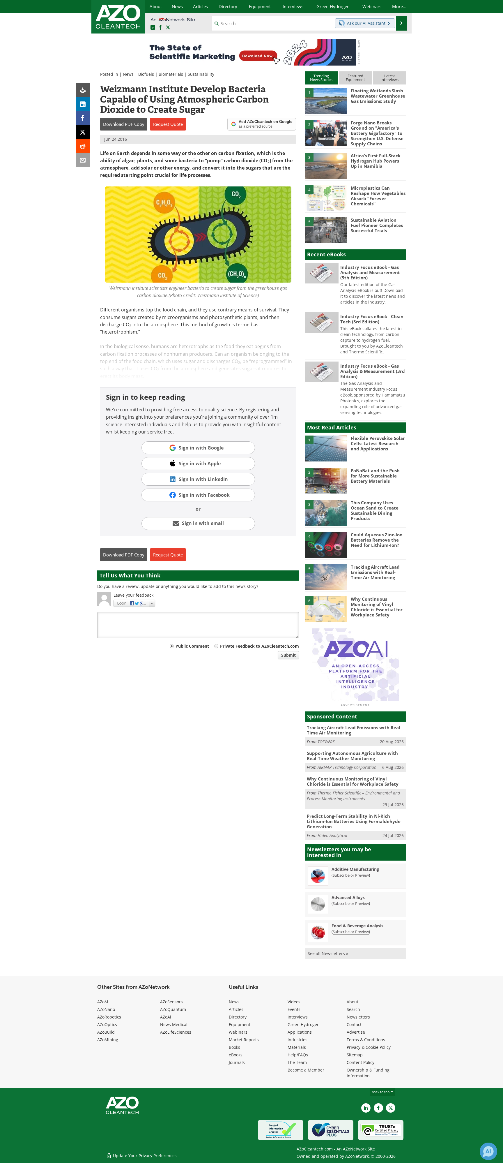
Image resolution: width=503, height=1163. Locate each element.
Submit (288, 655)
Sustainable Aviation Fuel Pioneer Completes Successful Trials (377, 225)
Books (234, 1047)
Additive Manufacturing (355, 869)
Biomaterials (171, 74)
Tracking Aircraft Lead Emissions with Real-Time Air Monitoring (375, 572)
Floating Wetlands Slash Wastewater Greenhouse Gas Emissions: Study (378, 96)
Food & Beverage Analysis (357, 925)
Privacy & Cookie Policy (369, 1047)
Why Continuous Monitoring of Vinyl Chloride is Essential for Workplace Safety (377, 607)
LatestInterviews (389, 77)
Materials (297, 1047)
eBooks (235, 1055)
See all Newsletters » (328, 953)
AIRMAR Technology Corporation (347, 767)
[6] (326, 609)
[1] (326, 100)
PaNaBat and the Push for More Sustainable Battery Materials (375, 476)
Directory (238, 1017)
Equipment (239, 1024)
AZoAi (165, 1017)
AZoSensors (171, 1002)
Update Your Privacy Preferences (144, 1155)
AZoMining (107, 1039)
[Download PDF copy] (83, 90)
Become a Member (306, 1070)
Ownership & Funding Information (368, 1073)
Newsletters (358, 1017)
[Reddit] (83, 146)
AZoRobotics (109, 1017)
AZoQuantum (173, 1009)
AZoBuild (106, 1032)
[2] (326, 132)
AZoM (102, 1002)
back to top (381, 1091)
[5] (326, 229)
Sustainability (201, 74)
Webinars (238, 1032)
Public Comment (192, 646)
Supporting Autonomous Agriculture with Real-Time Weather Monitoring (352, 755)
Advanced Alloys (348, 897)
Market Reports (244, 1039)
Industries (297, 1039)
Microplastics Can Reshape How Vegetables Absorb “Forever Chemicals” (378, 196)
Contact (354, 1024)
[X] (83, 132)
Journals (237, 1062)
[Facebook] (83, 118)
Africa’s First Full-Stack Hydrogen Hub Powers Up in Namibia (376, 161)
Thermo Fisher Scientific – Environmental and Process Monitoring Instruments (353, 795)
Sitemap (355, 1055)
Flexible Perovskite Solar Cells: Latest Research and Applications (378, 443)
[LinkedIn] (83, 104)
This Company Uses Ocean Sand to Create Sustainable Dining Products (374, 510)
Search (353, 1009)
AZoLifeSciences (175, 1032)
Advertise (356, 1032)
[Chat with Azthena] (488, 1151)
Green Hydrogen (304, 1024)
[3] (326, 165)
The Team (297, 1062)
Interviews (298, 1017)
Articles (236, 1009)
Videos (294, 1002)
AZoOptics (107, 1024)
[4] (326, 197)
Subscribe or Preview (351, 875)
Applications (300, 1032)
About (352, 1002)
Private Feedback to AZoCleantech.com (259, 646)
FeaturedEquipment (355, 77)
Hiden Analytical (332, 835)
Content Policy (360, 1062)
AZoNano (106, 1009)
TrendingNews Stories (321, 77)
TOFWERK (326, 741)
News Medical (173, 1024)
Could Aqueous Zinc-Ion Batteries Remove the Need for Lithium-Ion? (377, 540)
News (128, 74)
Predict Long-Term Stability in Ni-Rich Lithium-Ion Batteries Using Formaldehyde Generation (354, 821)
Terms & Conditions (366, 1039)
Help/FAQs (298, 1055)
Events (294, 1009)
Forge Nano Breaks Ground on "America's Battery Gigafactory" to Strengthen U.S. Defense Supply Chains (377, 133)
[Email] (83, 160)
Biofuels (146, 74)
